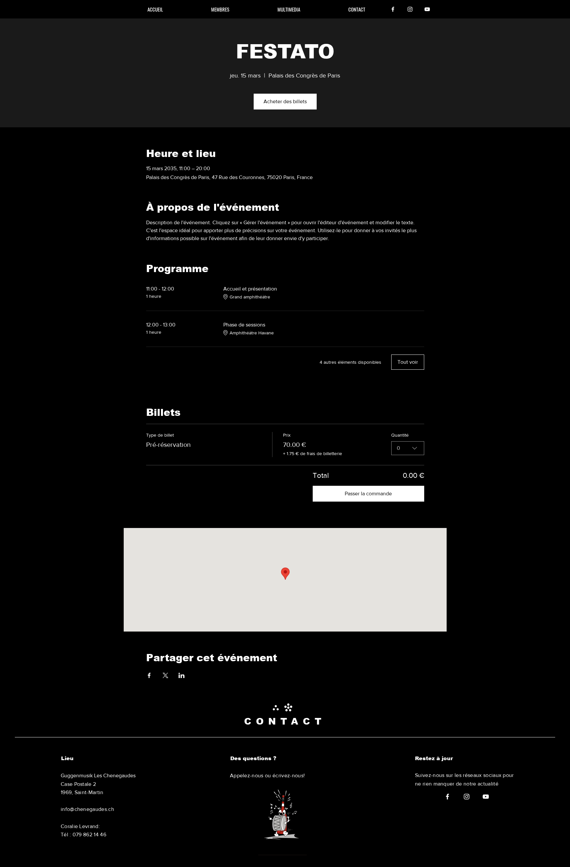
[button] (356, 9)
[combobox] (407, 448)
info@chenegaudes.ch (87, 809)
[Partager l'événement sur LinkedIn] (181, 675)
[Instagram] (410, 9)
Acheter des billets (285, 101)
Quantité (400, 435)
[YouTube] (427, 9)
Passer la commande (368, 493)
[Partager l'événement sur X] (165, 675)
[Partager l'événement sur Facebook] (149, 675)
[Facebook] (393, 9)
